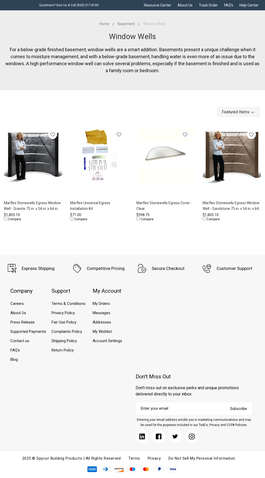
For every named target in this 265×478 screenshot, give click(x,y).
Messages (101, 313)
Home (104, 24)
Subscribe (238, 408)
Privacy (154, 458)
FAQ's (228, 5)
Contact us (19, 341)
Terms (134, 458)
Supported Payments (28, 331)
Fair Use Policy (63, 322)
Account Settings (107, 341)
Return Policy (62, 350)
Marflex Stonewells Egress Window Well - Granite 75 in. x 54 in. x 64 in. (32, 206)
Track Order (208, 5)
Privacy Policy (63, 313)
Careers (17, 303)
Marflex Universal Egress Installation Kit (90, 206)
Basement (126, 24)
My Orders (101, 303)
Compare (14, 219)
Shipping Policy (64, 341)
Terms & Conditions (68, 303)
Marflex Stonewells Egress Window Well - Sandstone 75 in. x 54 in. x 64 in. (231, 206)
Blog (14, 359)
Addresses (102, 322)
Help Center (249, 5)
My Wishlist (102, 331)
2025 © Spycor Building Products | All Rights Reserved (71, 458)
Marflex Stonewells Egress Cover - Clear (164, 206)
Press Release (22, 322)
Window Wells (154, 24)
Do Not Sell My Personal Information (201, 458)
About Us (185, 5)
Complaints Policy (66, 331)
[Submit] (142, 436)
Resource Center (157, 5)
